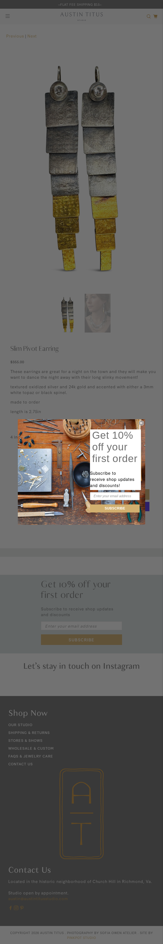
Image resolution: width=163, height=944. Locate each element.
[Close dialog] (141, 423)
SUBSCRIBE (115, 508)
